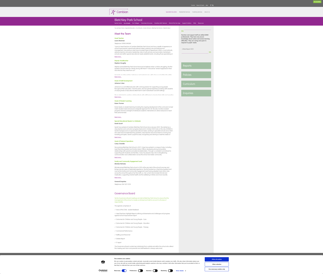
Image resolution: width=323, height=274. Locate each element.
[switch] (140, 270)
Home (122, 28)
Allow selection (216, 264)
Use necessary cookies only (217, 269)
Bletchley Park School (157, 28)
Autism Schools (147, 28)
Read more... (118, 57)
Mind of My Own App (174, 23)
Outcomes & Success (146, 23)
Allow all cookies (217, 259)
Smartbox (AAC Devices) (160, 23)
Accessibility (317, 2)
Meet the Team (166, 28)
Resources (201, 23)
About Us (207, 12)
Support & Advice (186, 23)
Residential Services (184, 12)
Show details (180, 270)
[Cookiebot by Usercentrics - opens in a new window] (103, 270)
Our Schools (127, 23)
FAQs (194, 23)
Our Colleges (135, 23)
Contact (193, 5)
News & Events (200, 5)
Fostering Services (197, 12)
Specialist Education (171, 12)
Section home (118, 23)
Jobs (207, 5)
